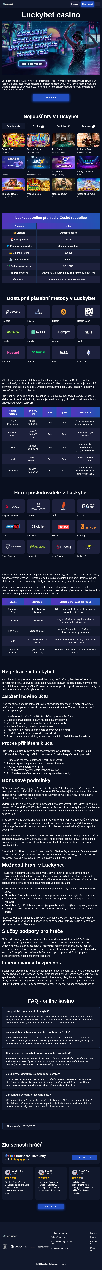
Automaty (86, 126)
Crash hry (61, 126)
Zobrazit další (51, 1206)
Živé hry (36, 126)
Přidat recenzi (84, 1158)
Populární (11, 126)
